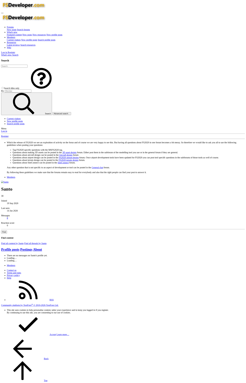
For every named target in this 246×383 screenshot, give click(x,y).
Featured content (14, 35)
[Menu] (2, 13)
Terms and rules (14, 273)
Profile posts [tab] (10, 249)
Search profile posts (46, 40)
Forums (10, 27)
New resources (39, 35)
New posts (11, 29)
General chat (97, 167)
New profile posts (54, 35)
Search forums (23, 29)
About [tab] (37, 249)
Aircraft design (65, 155)
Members (11, 37)
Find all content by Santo (12, 243)
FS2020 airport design (69, 157)
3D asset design (69, 152)
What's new (12, 32)
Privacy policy (13, 275)
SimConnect (63, 162)
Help (9, 278)
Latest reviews (13, 45)
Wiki (9, 47)
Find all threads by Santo (35, 243)
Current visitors (14, 40)
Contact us (11, 270)
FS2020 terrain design (68, 160)
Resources (11, 42)
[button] (41, 88)
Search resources (27, 45)
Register (5, 136)
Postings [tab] (26, 249)
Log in (4, 131)
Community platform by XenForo (30, 305)
